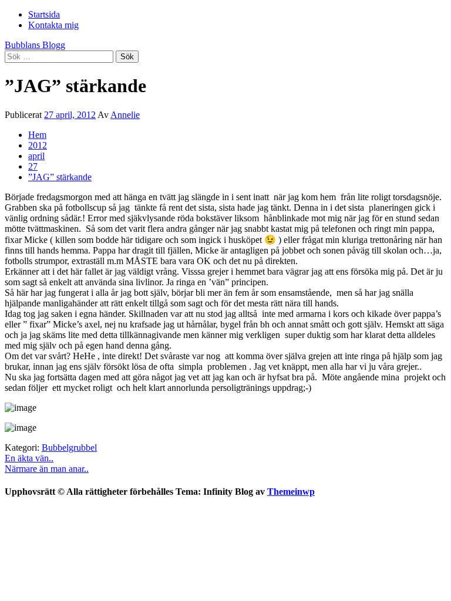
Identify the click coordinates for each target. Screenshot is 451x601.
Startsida (44, 14)
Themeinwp (291, 492)
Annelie (125, 115)
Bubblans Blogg (35, 45)
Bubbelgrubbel (69, 448)
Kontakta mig (53, 25)
